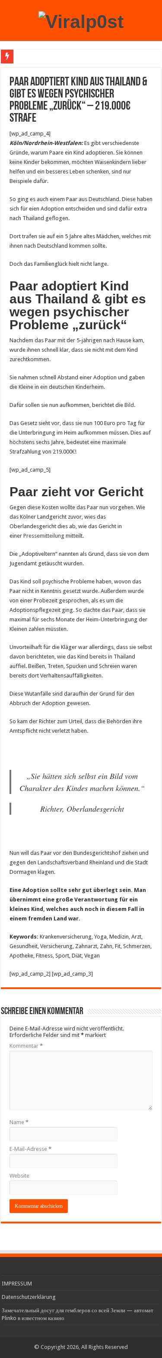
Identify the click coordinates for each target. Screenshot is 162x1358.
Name (19, 1122)
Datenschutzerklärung (29, 1297)
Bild (129, 405)
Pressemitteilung (44, 535)
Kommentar (26, 1046)
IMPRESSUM (17, 1283)
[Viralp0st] (81, 20)
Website (19, 1175)
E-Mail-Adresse (30, 1149)
